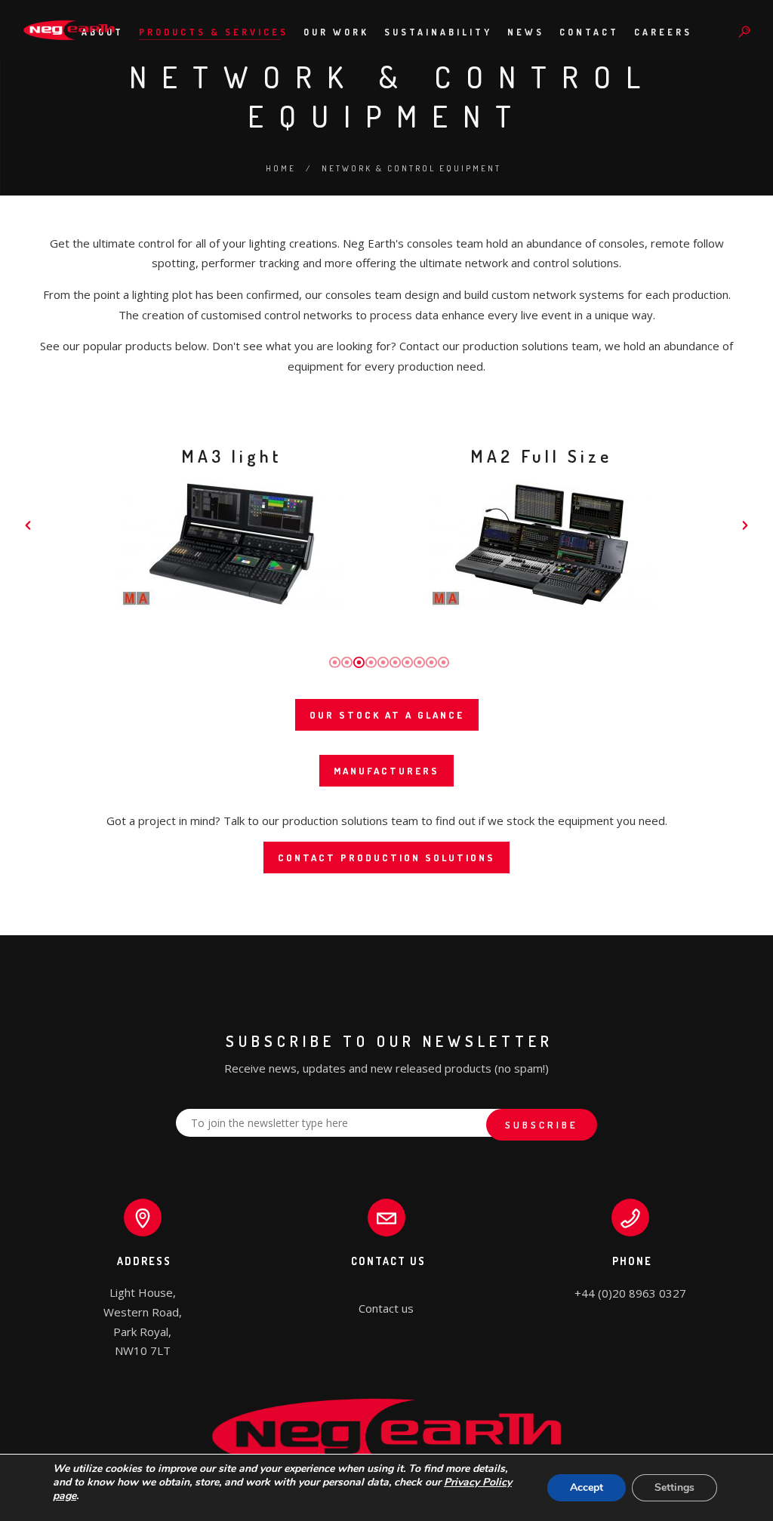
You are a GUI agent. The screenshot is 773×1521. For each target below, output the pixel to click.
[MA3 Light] (232, 544)
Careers (663, 32)
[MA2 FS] (541, 544)
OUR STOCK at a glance (387, 715)
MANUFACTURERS (386, 771)
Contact (589, 32)
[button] (27, 525)
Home (281, 168)
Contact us (386, 1308)
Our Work (336, 32)
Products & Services (213, 32)
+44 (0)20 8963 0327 (630, 1293)
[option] (232, 525)
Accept (586, 1487)
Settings (674, 1487)
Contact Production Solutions (386, 857)
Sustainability (438, 32)
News (525, 32)
